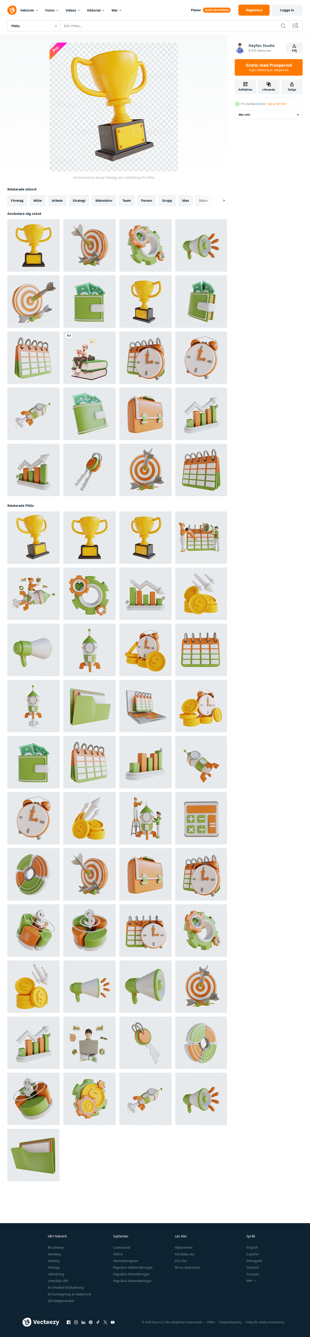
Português (254, 1261)
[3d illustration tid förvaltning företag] (201, 357)
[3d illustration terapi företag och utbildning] (33, 245)
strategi (79, 200)
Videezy (53, 1261)
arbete (57, 200)
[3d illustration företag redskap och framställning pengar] (89, 1099)
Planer (196, 10)
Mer (115, 10)
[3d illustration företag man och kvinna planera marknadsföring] (201, 537)
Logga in (287, 10)
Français (252, 1274)
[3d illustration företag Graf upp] (201, 414)
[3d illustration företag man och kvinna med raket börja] (145, 818)
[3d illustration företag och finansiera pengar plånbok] (89, 301)
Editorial (94, 10)
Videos (71, 10)
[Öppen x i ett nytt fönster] (105, 1322)
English (252, 1247)
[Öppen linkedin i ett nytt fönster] (83, 1322)
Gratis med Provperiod (269, 67)
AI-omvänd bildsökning (66, 1287)
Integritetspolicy (230, 1322)
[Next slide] (220, 200)
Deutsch (252, 1267)
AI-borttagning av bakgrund (69, 1294)
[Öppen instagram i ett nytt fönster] (76, 1322)
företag (17, 200)
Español (252, 1254)
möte (38, 200)
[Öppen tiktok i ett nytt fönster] (98, 1322)
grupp (167, 200)
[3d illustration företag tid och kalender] (145, 357)
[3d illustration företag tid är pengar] (145, 650)
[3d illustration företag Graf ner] (145, 594)
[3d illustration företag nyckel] (89, 470)
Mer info (244, 115)
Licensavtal (121, 1247)
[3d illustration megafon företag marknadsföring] (201, 245)
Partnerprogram (125, 1261)
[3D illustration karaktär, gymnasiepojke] (89, 357)
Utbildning (56, 1274)
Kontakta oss (184, 1254)
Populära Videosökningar (132, 1281)
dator (203, 200)
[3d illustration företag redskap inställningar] (145, 245)
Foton (50, 10)
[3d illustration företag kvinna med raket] (33, 594)
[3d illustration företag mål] (89, 245)
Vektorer (27, 10)
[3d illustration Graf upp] (145, 762)
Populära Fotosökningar (131, 1274)
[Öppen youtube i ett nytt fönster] (113, 1322)
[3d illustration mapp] (89, 706)
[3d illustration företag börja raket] (33, 414)
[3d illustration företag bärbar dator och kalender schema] (145, 706)
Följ (294, 50)
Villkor (211, 1322)
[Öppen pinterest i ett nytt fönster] (90, 1322)
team (127, 200)
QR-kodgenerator (61, 1301)
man (185, 200)
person (146, 200)
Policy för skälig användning (265, 1322)
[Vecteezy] (12, 10)
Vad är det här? (277, 104)
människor (103, 200)
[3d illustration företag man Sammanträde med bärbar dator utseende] (89, 1043)
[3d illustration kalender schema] (33, 357)
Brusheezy (56, 1247)
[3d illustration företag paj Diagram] (33, 874)
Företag (53, 1267)
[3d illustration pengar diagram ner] (201, 594)
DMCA (118, 1254)
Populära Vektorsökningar (133, 1267)
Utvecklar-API (58, 1281)
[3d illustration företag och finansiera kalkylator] (201, 818)
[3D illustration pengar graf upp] (89, 818)
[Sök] (283, 26)
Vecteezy (54, 1254)
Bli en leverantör (187, 1267)
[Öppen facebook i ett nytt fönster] (68, 1322)
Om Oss (181, 1261)
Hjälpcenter (184, 1247)
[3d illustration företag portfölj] (145, 414)
